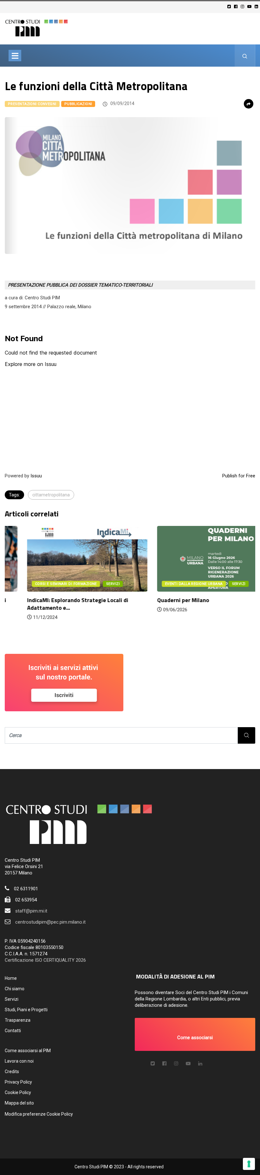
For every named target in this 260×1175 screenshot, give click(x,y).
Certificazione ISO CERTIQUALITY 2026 (45, 960)
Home (11, 978)
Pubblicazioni (78, 104)
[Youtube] (250, 6)
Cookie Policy (18, 1092)
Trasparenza (17, 1020)
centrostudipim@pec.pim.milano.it (50, 922)
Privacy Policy (18, 1082)
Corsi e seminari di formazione (44, 584)
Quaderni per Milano (161, 600)
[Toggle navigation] (15, 56)
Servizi (11, 999)
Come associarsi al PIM (28, 1050)
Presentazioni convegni (32, 104)
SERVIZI (90, 584)
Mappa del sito (19, 1102)
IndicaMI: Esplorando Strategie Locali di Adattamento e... (55, 604)
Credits (12, 1071)
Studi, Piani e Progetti (26, 1009)
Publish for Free (238, 476)
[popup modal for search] (245, 55)
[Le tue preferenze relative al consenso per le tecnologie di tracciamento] (249, 1164)
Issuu (36, 476)
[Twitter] (230, 6)
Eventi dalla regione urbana (171, 584)
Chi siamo (14, 988)
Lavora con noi (19, 1061)
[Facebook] (236, 6)
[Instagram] (243, 6)
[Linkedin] (257, 6)
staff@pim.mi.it (31, 911)
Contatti (13, 1030)
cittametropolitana (51, 494)
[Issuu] (200, 1063)
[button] (195, 1034)
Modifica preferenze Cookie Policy (39, 1114)
